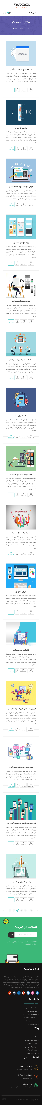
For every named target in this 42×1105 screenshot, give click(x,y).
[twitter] (28, 993)
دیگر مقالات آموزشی (31, 1053)
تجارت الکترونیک (32, 1050)
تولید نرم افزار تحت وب (30, 1018)
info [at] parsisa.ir (25, 1075)
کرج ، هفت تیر (27, 1084)
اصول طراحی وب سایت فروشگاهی (21, 767)
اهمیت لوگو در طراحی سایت (21, 533)
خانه (29, 28)
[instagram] (32, 993)
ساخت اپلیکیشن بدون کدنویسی (21, 474)
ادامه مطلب (11, 91)
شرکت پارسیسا (26, 1099)
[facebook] (37, 993)
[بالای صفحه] (4, 1099)
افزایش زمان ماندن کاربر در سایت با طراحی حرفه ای (19, 708)
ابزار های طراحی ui (21, 128)
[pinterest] (9, 993)
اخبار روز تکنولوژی (32, 1044)
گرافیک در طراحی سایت (21, 650)
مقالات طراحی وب (32, 1037)
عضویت (11, 934)
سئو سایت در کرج (32, 1011)
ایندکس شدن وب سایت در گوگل (21, 69)
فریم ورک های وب (21, 591)
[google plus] (23, 993)
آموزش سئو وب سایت (31, 1040)
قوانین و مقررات (32, 1024)
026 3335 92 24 (26, 1066)
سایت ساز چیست (21, 415)
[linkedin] (19, 993)
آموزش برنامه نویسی (31, 1047)
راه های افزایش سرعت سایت (21, 882)
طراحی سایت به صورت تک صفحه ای (21, 186)
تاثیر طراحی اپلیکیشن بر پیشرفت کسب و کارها (20, 823)
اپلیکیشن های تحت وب (21, 242)
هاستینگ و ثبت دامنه (31, 1021)
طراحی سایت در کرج (31, 1008)
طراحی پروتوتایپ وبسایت (21, 301)
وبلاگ (22, 28)
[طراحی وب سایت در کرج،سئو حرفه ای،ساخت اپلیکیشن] (21, 5)
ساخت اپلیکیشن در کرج (30, 1014)
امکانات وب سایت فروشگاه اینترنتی (21, 359)
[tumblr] (14, 993)
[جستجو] (5, 13)
